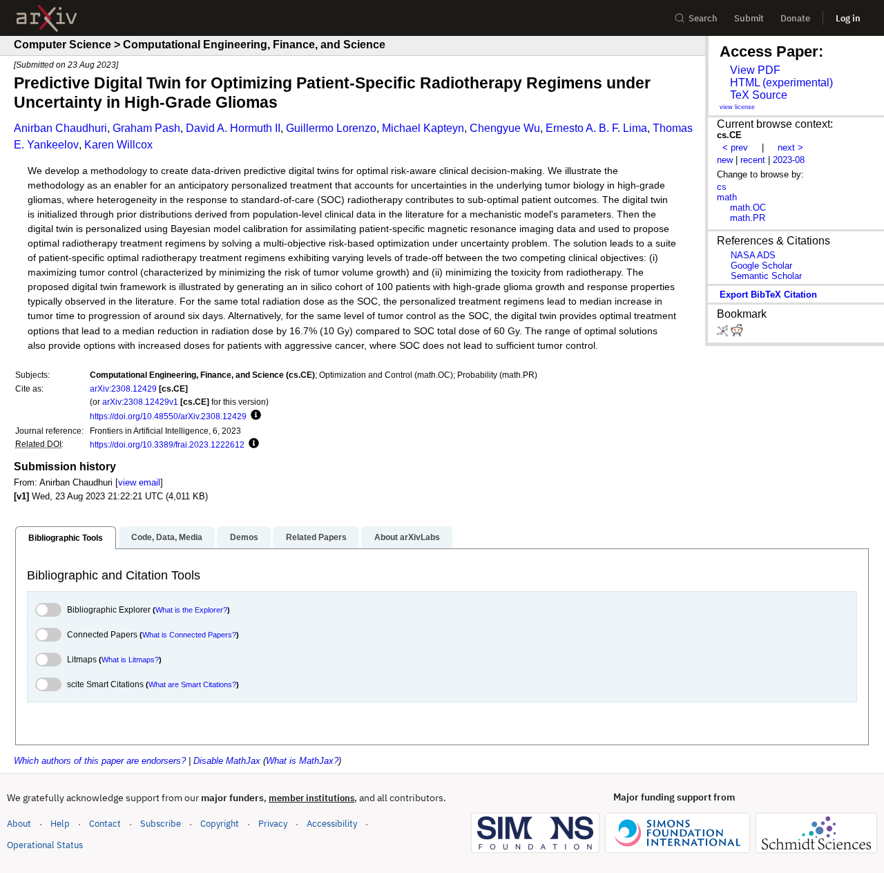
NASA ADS (753, 255)
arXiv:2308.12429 (123, 388)
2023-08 (789, 160)
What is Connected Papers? (189, 635)
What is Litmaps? (130, 659)
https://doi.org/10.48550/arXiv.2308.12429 (168, 416)
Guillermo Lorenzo (331, 128)
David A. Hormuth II (233, 128)
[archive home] (47, 18)
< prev (735, 147)
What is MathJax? (302, 761)
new (725, 160)
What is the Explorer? (191, 610)
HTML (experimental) (781, 82)
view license (737, 107)
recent (752, 160)
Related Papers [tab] (316, 537)
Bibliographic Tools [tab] (65, 538)
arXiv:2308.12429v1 (140, 401)
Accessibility (332, 823)
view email (139, 482)
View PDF (755, 70)
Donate (795, 18)
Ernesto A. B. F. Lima (596, 128)
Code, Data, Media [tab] (166, 537)
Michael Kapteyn (423, 128)
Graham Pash (146, 128)
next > (790, 147)
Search (703, 18)
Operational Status (45, 844)
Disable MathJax (226, 761)
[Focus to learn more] (254, 416)
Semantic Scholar (766, 276)
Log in (848, 18)
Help (60, 823)
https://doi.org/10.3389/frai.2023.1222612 (167, 444)
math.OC (748, 207)
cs (722, 187)
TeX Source (758, 95)
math (727, 197)
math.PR (747, 218)
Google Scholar (761, 265)
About (19, 823)
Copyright (219, 823)
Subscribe (160, 823)
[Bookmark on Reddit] (737, 333)
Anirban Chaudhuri (60, 128)
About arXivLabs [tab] (407, 537)
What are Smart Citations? (192, 684)
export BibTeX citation (768, 294)
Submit (749, 18)
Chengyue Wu (505, 128)
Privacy (272, 823)
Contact (105, 823)
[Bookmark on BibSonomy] (724, 333)
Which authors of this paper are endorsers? (100, 761)
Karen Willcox (118, 145)
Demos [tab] (244, 537)
